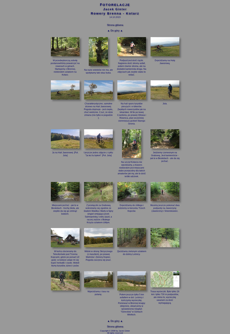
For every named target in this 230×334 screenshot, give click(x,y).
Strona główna (115, 24)
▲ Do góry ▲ (115, 30)
